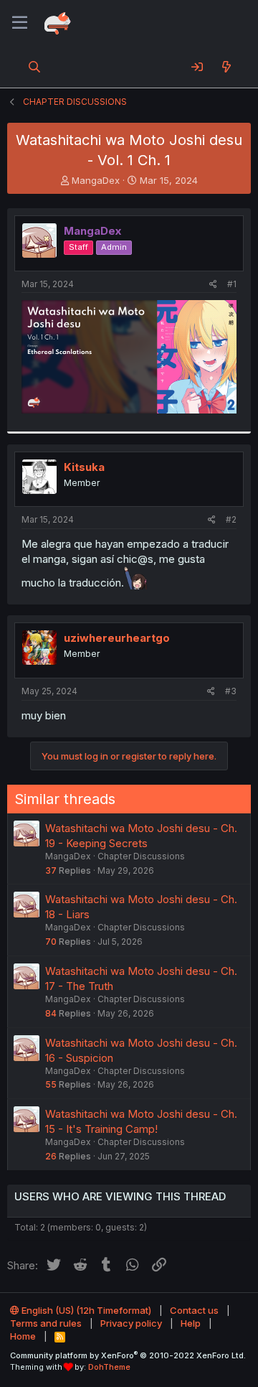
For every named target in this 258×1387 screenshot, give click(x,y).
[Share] (213, 284)
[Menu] (20, 23)
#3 (230, 691)
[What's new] (226, 67)
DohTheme (109, 1367)
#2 (231, 519)
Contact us (194, 1310)
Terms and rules (46, 1323)
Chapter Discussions (141, 856)
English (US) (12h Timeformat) (85, 1310)
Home (23, 1336)
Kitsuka (84, 467)
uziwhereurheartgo (117, 638)
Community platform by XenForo (128, 1355)
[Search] (34, 67)
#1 (231, 284)
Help (191, 1323)
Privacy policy (131, 1323)
